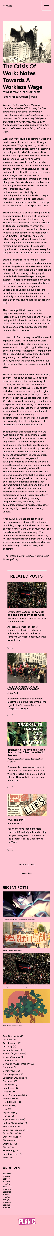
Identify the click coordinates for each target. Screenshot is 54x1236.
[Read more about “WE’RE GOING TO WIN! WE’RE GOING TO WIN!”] (27, 667)
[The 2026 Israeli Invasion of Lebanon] (26, 1006)
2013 (5, 1205)
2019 (5, 1189)
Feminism (7, 1081)
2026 (5, 1174)
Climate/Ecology (11, 1057)
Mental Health (10, 1102)
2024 (5, 1179)
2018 (5, 1192)
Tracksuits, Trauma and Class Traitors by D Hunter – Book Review (26, 752)
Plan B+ (6, 1116)
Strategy (11, 762)
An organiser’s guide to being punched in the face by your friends (19, 919)
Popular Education (15, 759)
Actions (7, 1039)
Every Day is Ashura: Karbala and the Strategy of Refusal (25, 613)
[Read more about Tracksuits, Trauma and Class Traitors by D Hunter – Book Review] (27, 733)
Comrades (8, 1067)
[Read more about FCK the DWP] (27, 804)
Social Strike (9, 1133)
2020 (5, 1187)
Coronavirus (9, 1070)
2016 (5, 1197)
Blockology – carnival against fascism (12, 950)
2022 (5, 1182)
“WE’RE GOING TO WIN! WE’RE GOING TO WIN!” (23, 688)
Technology (9, 1150)
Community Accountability (16, 1063)
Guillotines (8, 1084)
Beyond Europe (14, 618)
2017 (5, 1195)
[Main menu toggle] (46, 6)
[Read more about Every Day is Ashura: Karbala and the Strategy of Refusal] (27, 594)
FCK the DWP (16, 819)
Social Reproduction (16, 97)
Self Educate (9, 1126)
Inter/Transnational (31, 618)
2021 (5, 1184)
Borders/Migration (12, 1053)
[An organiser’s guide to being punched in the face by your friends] (26, 904)
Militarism (8, 1105)
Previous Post (27, 864)
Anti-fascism (9, 1043)
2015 (5, 1200)
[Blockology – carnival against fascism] (26, 935)
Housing (7, 1091)
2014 (5, 1203)
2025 (5, 1176)
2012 (5, 1208)
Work (34, 97)
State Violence (10, 1136)
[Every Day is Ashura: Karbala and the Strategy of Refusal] (26, 969)
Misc (5, 1109)
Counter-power (11, 1074)
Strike (16, 621)
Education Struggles (13, 1077)
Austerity (11, 823)
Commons (8, 1060)
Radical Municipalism (13, 1123)
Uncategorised (10, 1154)
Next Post (27, 873)
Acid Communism (12, 1036)
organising (8, 1112)
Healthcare (8, 1088)
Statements (9, 1140)
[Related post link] (10, 647)
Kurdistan (8, 1098)
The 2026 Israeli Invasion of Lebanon (12, 1025)
